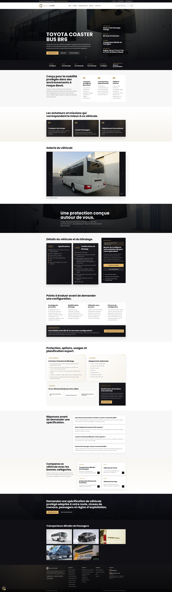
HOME (69, 5)
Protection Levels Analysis (87, 572)
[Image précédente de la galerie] (50, 174)
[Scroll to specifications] (86, 57)
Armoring (84, 582)
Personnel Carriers (73, 578)
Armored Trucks (72, 582)
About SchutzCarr (99, 570)
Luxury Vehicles (72, 584)
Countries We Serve (100, 572)
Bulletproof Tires (85, 580)
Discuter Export (106, 402)
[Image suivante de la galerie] (122, 174)
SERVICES (91, 5)
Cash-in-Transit (72, 580)
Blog (97, 574)
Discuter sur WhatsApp (66, 512)
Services (84, 567)
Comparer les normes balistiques (114, 331)
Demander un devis (52, 53)
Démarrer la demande (113, 265)
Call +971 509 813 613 (113, 269)
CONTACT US (98, 5)
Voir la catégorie (74, 53)
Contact (97, 576)
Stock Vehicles (72, 570)
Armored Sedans (72, 576)
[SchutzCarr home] (46, 5)
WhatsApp (63, 53)
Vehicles (71, 567)
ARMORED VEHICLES (83, 5)
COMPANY (74, 5)
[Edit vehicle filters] (132, 6)
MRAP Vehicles (72, 572)
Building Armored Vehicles (88, 570)
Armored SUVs (72, 574)
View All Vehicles (72, 586)
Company (98, 567)
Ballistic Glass (85, 577)
